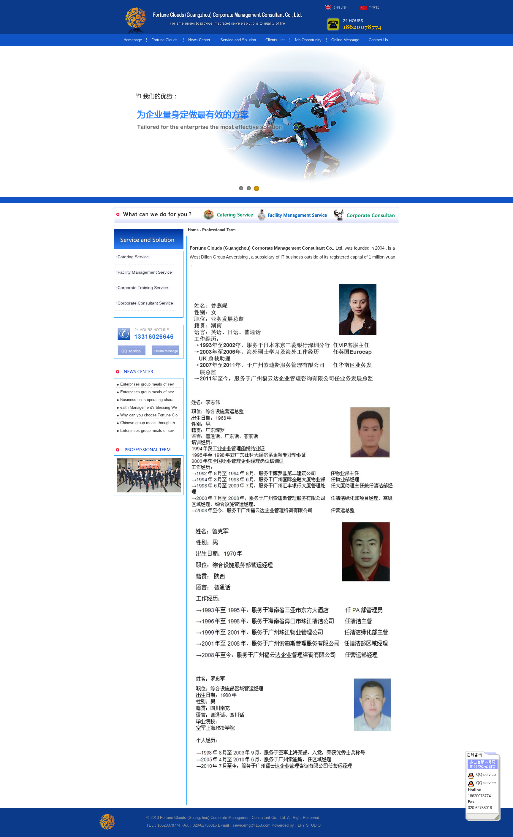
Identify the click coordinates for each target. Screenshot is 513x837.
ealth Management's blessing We (148, 407)
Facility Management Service (145, 272)
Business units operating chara (146, 399)
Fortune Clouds (165, 40)
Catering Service (133, 256)
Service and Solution (238, 40)
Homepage (132, 40)
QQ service (486, 774)
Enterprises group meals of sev (147, 384)
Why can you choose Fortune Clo (149, 415)
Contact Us (379, 40)
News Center (199, 40)
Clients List (275, 40)
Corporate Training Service (143, 287)
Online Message (345, 40)
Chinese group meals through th (147, 423)
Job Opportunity (308, 40)
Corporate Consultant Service (145, 303)
